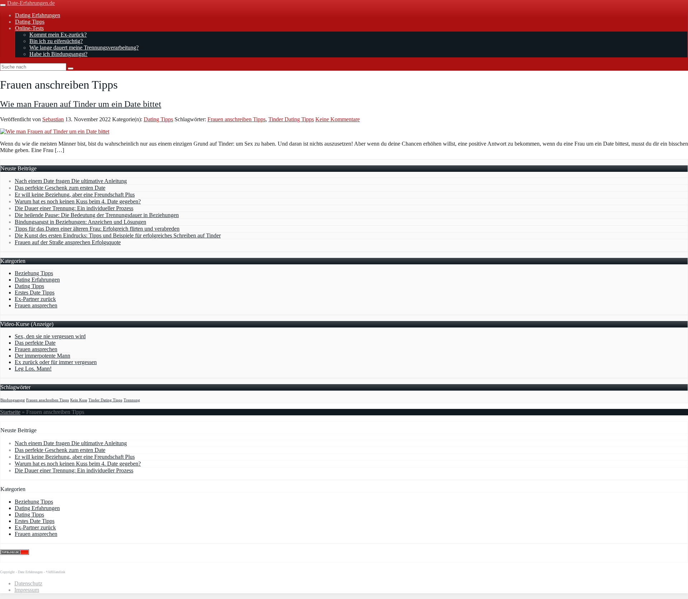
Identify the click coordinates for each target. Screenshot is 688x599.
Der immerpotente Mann (42, 356)
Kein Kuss (78, 400)
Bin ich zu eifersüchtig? (56, 41)
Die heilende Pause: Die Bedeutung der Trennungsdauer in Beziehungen (97, 215)
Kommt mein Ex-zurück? (58, 35)
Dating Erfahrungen (37, 15)
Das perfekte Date (35, 343)
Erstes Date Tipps (34, 292)
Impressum (26, 590)
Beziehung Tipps (34, 273)
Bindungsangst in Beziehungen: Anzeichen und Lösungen (80, 222)
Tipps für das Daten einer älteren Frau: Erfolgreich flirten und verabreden (97, 229)
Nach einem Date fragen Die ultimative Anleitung (71, 181)
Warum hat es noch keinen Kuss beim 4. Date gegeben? (78, 201)
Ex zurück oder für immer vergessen (56, 362)
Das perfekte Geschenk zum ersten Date (60, 188)
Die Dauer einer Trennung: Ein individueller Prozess (74, 208)
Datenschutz (28, 583)
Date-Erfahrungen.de (31, 3)
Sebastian (53, 119)
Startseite (10, 412)
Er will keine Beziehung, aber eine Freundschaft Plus (75, 195)
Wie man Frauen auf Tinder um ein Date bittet (80, 104)
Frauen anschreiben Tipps (236, 119)
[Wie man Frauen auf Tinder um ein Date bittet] (54, 131)
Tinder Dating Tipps (291, 119)
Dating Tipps (29, 22)
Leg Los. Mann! (33, 368)
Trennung (132, 400)
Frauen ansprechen (36, 305)
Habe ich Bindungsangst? (58, 54)
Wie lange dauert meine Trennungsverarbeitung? (84, 47)
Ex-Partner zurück (35, 299)
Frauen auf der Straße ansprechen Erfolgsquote (68, 242)
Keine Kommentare (337, 119)
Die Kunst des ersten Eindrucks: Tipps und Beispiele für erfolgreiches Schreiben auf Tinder (118, 235)
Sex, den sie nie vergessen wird (50, 336)
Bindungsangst (12, 400)
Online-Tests (29, 28)
